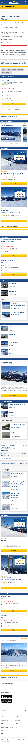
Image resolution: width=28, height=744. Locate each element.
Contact (3, 716)
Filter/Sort (7, 69)
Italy (2, 598)
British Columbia (15, 82)
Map (14, 69)
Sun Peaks (5, 80)
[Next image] (26, 134)
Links (16, 716)
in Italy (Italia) (12, 542)
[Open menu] (2, 2)
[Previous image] (2, 134)
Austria (2, 243)
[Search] (25, 2)
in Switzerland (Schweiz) (14, 579)
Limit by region (7, 72)
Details (14, 104)
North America (4, 82)
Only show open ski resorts (10, 27)
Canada (9, 82)
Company (17, 720)
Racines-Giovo (5, 596)
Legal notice (4, 720)
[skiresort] (14, 2)
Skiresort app (5, 692)
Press (2, 723)
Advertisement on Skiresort (9, 727)
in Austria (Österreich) (13, 175)
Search (21, 69)
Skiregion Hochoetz (7, 260)
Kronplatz (4, 615)
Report (13, 255)
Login (16, 723)
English (7, 710)
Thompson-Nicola (10, 83)
